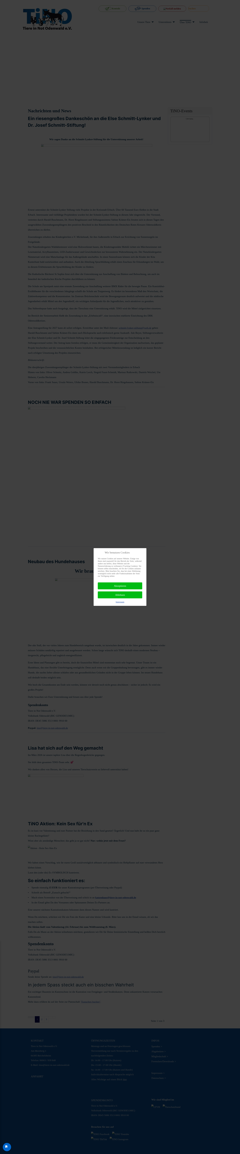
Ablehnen (120, 594)
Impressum (120, 602)
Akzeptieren (120, 585)
